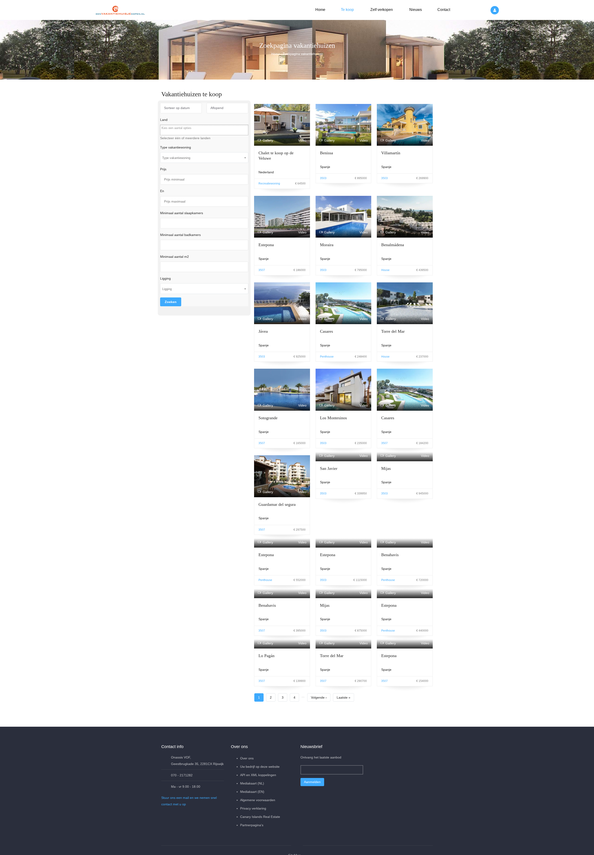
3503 (323, 178)
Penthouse (327, 356)
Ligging (165, 278)
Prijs (163, 169)
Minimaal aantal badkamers (180, 235)
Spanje (325, 167)
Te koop (347, 10)
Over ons (247, 758)
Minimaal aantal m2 (174, 256)
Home (320, 10)
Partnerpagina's (251, 825)
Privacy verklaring (253, 808)
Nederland (266, 172)
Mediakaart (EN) (252, 792)
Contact (443, 10)
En (162, 191)
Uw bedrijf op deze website (260, 766)
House (385, 270)
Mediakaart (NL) (252, 783)
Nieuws (415, 10)
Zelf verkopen (381, 10)
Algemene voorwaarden (257, 800)
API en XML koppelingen (258, 775)
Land (164, 120)
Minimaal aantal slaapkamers (181, 213)
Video (302, 140)
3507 (261, 270)
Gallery (268, 140)
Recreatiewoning (269, 183)
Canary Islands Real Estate (260, 817)
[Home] (120, 9)
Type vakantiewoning (175, 147)
